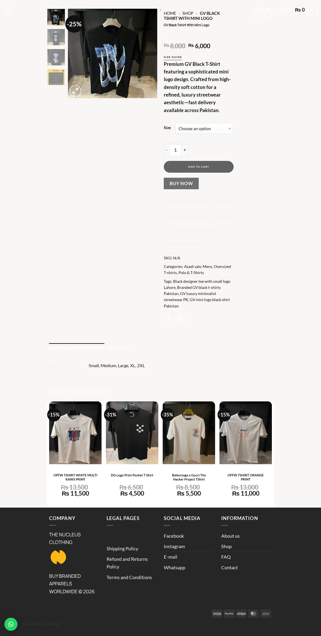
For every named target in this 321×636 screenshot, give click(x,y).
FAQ (226, 557)
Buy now (181, 183)
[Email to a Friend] (180, 319)
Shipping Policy (122, 548)
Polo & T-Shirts (191, 272)
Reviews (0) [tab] (119, 348)
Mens (207, 266)
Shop (226, 546)
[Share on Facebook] (169, 319)
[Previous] (75, 53)
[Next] (150, 53)
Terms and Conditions (129, 577)
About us (230, 536)
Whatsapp (174, 567)
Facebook (174, 536)
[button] (7, 9)
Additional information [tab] (76, 348)
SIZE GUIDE (173, 57)
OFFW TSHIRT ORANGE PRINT (246, 477)
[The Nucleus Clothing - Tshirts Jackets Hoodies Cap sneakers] (160, 10)
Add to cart (198, 166)
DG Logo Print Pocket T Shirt (132, 475)
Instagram (174, 546)
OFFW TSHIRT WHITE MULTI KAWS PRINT (75, 477)
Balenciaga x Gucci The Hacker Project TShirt (189, 477)
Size (167, 128)
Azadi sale (192, 266)
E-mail (170, 557)
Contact (229, 567)
